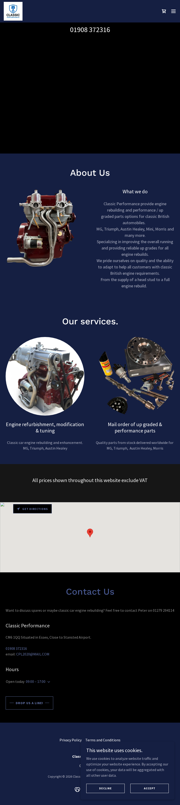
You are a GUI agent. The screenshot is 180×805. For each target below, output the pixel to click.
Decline (105, 788)
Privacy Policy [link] (71, 740)
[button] (173, 11)
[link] (13, 11)
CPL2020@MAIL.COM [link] (32, 654)
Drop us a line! (29, 703)
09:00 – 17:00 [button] (35, 681)
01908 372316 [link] (90, 29)
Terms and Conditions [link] (102, 740)
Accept (149, 788)
